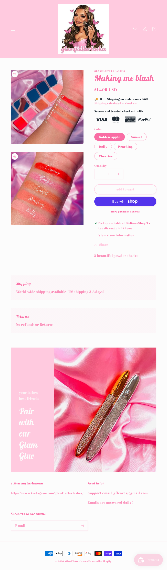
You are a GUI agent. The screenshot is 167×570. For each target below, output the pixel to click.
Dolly (103, 146)
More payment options (125, 211)
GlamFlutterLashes (76, 561)
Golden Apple (110, 137)
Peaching (125, 146)
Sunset (136, 137)
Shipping (100, 103)
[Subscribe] (82, 525)
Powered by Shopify (99, 561)
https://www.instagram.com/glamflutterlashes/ (47, 493)
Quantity (100, 165)
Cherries (106, 156)
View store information (116, 235)
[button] (13, 29)
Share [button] (103, 244)
